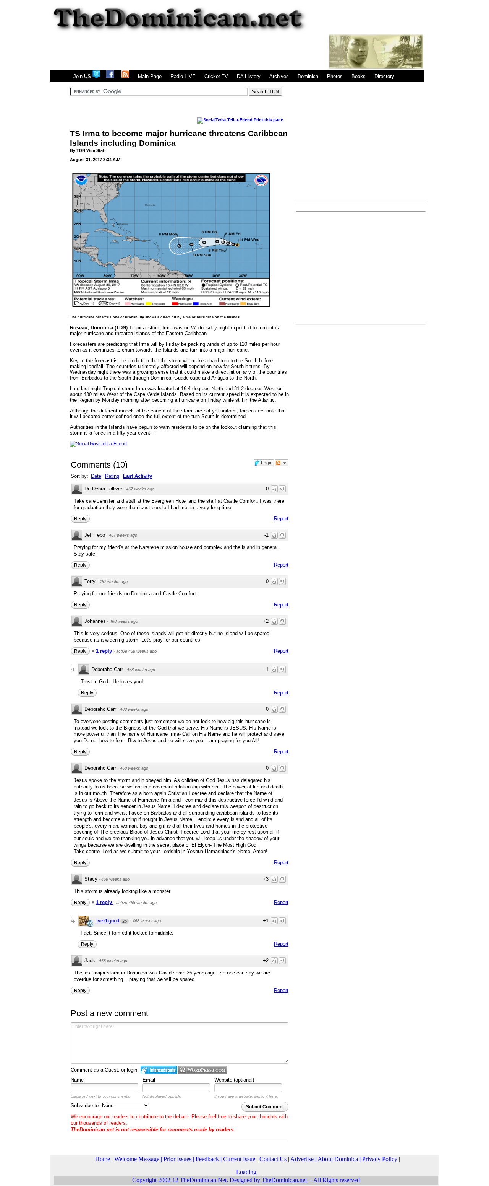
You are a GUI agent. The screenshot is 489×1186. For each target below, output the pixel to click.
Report (281, 518)
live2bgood (107, 921)
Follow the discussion (281, 462)
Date (96, 476)
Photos (335, 76)
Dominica (308, 76)
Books (358, 76)
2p (124, 921)
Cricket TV (216, 76)
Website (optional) (234, 1080)
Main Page (150, 76)
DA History (249, 76)
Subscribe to (85, 1105)
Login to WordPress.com (202, 1070)
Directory (384, 76)
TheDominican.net (284, 1180)
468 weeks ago (124, 621)
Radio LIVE (183, 76)
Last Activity (137, 476)
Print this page (268, 119)
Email (148, 1080)
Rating (112, 476)
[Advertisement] (189, 51)
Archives (279, 76)
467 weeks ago (140, 489)
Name (77, 1080)
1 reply (104, 651)
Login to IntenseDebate (159, 1070)
